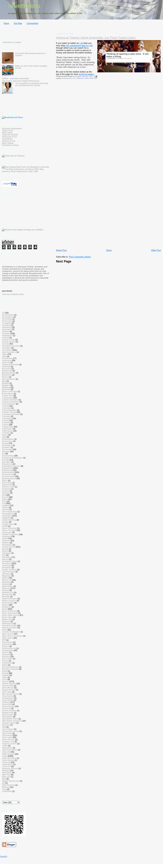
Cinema (5, 406)
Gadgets (5, 505)
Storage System (9, 723)
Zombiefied (7, 791)
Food (4, 501)
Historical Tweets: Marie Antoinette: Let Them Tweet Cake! (96, 37)
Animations (7, 350)
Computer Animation (11, 414)
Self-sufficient (8, 688)
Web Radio (7, 773)
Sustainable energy (10, 731)
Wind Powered (8, 785)
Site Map (18, 23)
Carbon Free (7, 396)
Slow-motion (7, 696)
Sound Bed (7, 704)
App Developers (9, 352)
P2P (4, 640)
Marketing (6, 582)
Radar (4, 665)
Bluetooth (6, 389)
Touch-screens (8, 739)
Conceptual (7, 418)
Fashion (5, 491)
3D (3, 313)
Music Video (7, 617)
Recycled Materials (10, 667)
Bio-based (6, 369)
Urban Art (6, 752)
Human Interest (8, 547)
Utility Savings (8, 754)
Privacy (5, 661)
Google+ (3, 856)
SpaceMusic (7, 139)
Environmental (8, 476)
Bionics (5, 377)
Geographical (8, 514)
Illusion (5, 551)
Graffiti (5, 526)
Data (4, 437)
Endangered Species (11, 466)
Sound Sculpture (9, 710)
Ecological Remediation (12, 458)
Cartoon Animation (10, 400)
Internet (5, 559)
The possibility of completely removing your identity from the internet (31, 84)
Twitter (87, 78)
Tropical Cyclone (9, 744)
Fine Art (5, 497)
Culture (5, 425)
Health (5, 538)
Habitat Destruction (10, 534)
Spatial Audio (8, 713)
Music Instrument (9, 611)
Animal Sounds (8, 342)
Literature (6, 574)
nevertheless (24, 5)
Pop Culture (7, 659)
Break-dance (7, 393)
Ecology (5, 460)
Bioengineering (8, 373)
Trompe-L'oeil (8, 742)
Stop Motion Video (10, 719)
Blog (4, 381)
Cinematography (9, 410)
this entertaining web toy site (79, 45)
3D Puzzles (7, 321)
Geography (7, 516)
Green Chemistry (9, 528)
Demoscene (7, 441)
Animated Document (11, 346)
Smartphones (8, 698)
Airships (5, 331)
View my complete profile (13, 294)
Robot (4, 671)
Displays (6, 451)
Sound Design (8, 706)
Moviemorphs (8, 603)
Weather (5, 771)
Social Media (7, 700)
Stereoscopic (7, 715)
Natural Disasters (9, 628)
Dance (5, 435)
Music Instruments (10, 613)
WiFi (4, 779)
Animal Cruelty (8, 340)
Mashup (5, 584)
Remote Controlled (10, 669)
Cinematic (6, 408)
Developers (7, 445)
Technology (7, 735)
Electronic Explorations (12, 128)
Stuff (4, 727)
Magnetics (6, 576)
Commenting (32, 23)
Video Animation (9, 758)
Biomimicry (7, 375)
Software (6, 702)
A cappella (6, 323)
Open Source (8, 634)
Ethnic (4, 480)
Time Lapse (7, 737)
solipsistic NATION (10, 135)
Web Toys (93, 78)
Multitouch (6, 607)
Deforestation (8, 439)
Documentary (8, 456)
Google (5, 522)
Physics (5, 652)
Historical (80, 78)
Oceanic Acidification (11, 632)
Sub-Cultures (8, 729)
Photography (7, 650)
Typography (7, 748)
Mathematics (7, 586)
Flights (5, 499)
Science (5, 681)
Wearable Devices (10, 768)
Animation (6, 348)
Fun (74, 78)
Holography (7, 545)
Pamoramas (7, 642)
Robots (5, 673)
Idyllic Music (7, 133)
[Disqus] (108, 124)
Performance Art (9, 648)
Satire (4, 677)
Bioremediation (8, 379)
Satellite (5, 675)
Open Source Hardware (12, 636)
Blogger (5, 383)
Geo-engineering (9, 512)
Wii (3, 783)
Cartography (7, 398)
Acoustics (6, 325)
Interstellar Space (9, 561)
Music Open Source (10, 615)
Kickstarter (6, 567)
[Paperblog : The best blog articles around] (10, 186)
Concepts (6, 416)
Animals (5, 344)
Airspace (6, 333)
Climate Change (9, 412)
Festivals (6, 493)
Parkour (5, 646)
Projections (7, 663)
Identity (5, 549)
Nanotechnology (9, 625)
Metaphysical (8, 592)
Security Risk (7, 686)
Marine (5, 578)
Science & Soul (8, 141)
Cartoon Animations (10, 402)
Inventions (6, 563)
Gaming (5, 509)
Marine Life (7, 580)
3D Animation (8, 315)
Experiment (7, 485)
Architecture (7, 358)
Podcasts (6, 654)
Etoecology (7, 483)
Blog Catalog (7, 143)
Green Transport (9, 530)
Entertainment (67, 78)
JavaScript (6, 565)
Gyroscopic (7, 532)
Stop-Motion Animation (12, 721)
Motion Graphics (9, 601)
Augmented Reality (10, 364)
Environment (7, 474)
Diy (3, 454)
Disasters (6, 447)
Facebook (6, 489)
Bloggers (6, 385)
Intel (4, 555)
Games (5, 507)
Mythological (7, 623)
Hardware (6, 536)
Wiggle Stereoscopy (10, 781)
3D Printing (7, 319)
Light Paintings (8, 572)
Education (6, 462)
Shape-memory (8, 690)
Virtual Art (6, 762)
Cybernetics (7, 429)
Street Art (6, 725)
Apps (4, 356)
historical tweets (86, 74)
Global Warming (9, 520)
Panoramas (7, 644)
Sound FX (6, 708)
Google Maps (8, 524)
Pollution (6, 657)
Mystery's (6, 621)
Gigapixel (6, 518)
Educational (7, 464)
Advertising (7, 327)
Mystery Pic (7, 619)
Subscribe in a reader (12, 42)
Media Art (6, 588)
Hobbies (5, 543)
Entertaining (7, 470)
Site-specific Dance (10, 694)
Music (4, 609)
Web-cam (6, 777)
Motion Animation (9, 599)
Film (4, 495)
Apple (4, 354)
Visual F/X (6, 766)
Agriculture (6, 329)
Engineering (7, 468)
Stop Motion (7, 717)
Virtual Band (7, 764)
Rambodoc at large (10, 145)
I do (81, 43)
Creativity (6, 422)
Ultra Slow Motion (9, 750)
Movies (5, 605)
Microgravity (7, 594)
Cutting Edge (7, 427)
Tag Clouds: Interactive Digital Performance (20, 81)
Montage (6, 596)
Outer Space (7, 638)
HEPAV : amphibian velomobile (15, 78)
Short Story (7, 692)
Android (5, 338)
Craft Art (5, 420)
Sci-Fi (4, 679)
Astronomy (6, 360)
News (4, 630)
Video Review (8, 760)
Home (6, 23)
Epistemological (9, 478)
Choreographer (8, 404)
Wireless (6, 787)
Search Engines (9, 683)
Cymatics (6, 433)
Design (5, 443)
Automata (6, 367)
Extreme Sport (8, 487)
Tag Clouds (7, 733)
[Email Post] (95, 76)
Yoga (4, 789)
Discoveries (7, 449)
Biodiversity (7, 371)
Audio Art (6, 362)
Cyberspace (7, 431)
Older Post (156, 250)
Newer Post (61, 250)
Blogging (6, 387)
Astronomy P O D (9, 137)
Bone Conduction (9, 391)
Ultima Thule (7, 131)
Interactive (6, 557)
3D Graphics (7, 317)
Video (4, 756)
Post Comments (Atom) (80, 257)
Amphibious (7, 335)
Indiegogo (6, 553)
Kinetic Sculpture (9, 570)
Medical (5, 590)
